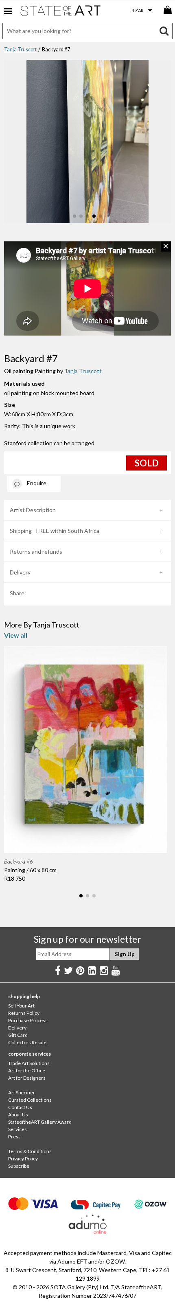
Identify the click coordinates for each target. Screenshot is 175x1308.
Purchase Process (28, 1020)
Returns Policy (23, 1013)
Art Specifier (21, 1092)
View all (15, 635)
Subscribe (18, 1166)
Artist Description (33, 509)
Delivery (20, 572)
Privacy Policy (23, 1159)
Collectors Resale (27, 1042)
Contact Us (20, 1107)
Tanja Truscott (20, 49)
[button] (74, 216)
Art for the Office (26, 1070)
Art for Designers (27, 1078)
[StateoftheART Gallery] (61, 12)
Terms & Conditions (30, 1151)
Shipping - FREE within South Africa (54, 530)
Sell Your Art (21, 1006)
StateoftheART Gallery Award (40, 1122)
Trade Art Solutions (29, 1063)
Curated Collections (30, 1100)
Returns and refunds (36, 551)
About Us (18, 1114)
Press (14, 1136)
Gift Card (18, 1035)
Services (17, 1129)
